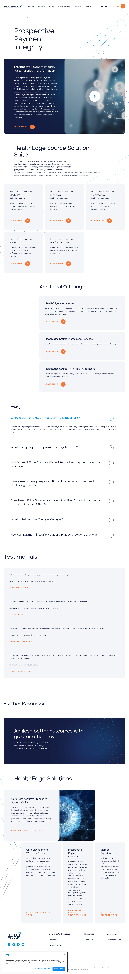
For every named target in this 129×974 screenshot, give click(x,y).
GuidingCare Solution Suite (38, 914)
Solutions (51, 6)
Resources (77, 6)
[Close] (65, 954)
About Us (88, 6)
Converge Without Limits (36, 6)
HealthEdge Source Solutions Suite (77, 913)
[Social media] (9, 944)
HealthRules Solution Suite (26, 831)
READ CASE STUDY (18, 588)
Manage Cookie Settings (42, 968)
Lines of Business (64, 6)
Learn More (20, 127)
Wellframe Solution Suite (109, 914)
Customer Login (114, 940)
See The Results (18, 615)
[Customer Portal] (106, 6)
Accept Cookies (58, 968)
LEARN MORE (15, 221)
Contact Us (114, 6)
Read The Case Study (20, 641)
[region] (35, 962)
